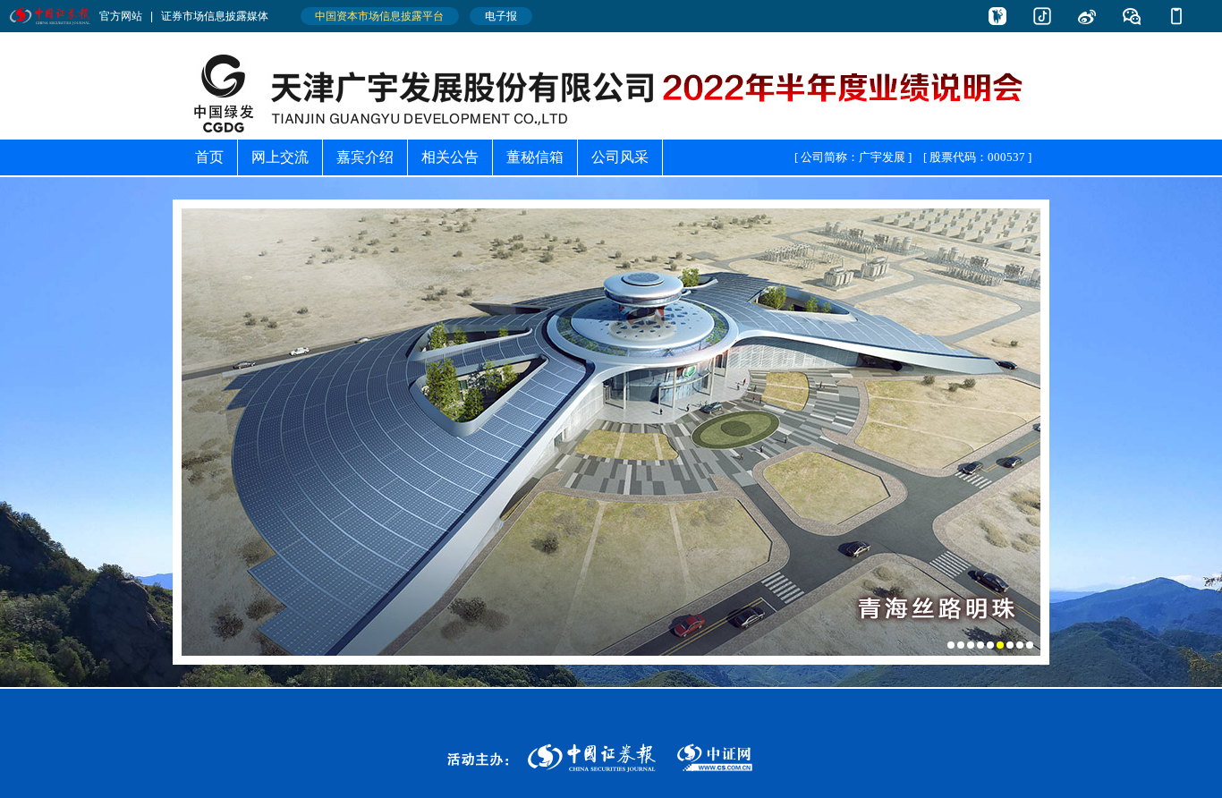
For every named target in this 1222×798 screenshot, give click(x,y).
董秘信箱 (535, 157)
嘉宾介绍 (365, 157)
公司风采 (620, 157)
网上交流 (280, 157)
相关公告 (450, 157)
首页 (209, 157)
